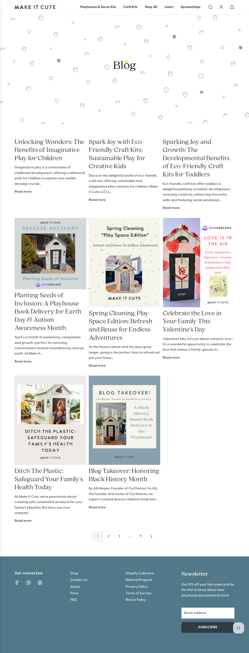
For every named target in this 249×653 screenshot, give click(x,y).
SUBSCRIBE (207, 627)
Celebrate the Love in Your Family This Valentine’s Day (192, 321)
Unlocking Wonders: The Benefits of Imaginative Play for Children (49, 150)
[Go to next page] (151, 536)
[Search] (210, 7)
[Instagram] (28, 582)
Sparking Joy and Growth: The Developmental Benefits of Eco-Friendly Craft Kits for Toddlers (196, 158)
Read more (23, 192)
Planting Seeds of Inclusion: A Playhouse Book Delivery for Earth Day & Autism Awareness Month (48, 311)
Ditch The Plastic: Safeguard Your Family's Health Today (49, 479)
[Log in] (221, 7)
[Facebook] (17, 582)
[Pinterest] (40, 582)
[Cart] (232, 7)
